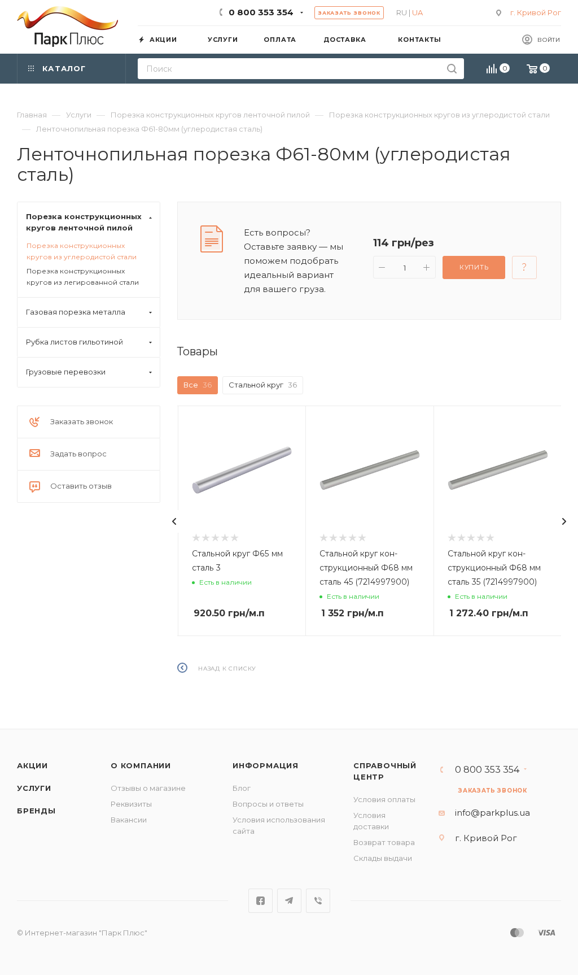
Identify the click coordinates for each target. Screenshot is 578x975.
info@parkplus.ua (492, 812)
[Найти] (452, 68)
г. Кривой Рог (535, 12)
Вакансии (129, 819)
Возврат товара (384, 842)
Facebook (260, 901)
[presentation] (174, 521)
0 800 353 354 (261, 12)
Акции (32, 765)
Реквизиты (131, 803)
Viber (318, 901)
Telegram (289, 901)
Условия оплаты (384, 799)
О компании (141, 765)
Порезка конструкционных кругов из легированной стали (83, 276)
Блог (242, 788)
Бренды (36, 810)
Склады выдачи (382, 858)
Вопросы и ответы (268, 803)
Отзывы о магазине (148, 788)
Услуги (34, 788)
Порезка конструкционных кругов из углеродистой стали (82, 251)
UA (417, 12)
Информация (266, 765)
